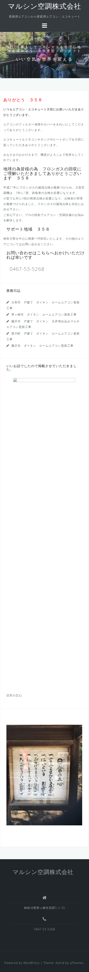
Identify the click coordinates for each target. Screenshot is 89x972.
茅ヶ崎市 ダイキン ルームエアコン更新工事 (44, 314)
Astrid (59, 963)
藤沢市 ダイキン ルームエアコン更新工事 (42, 346)
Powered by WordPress (22, 963)
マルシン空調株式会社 (44, 7)
